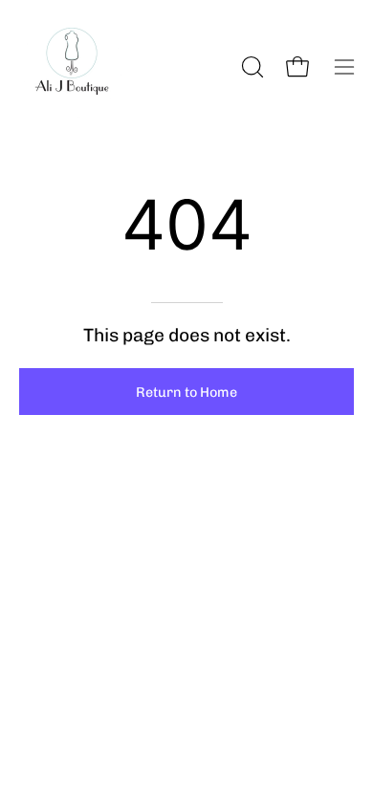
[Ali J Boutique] (71, 67)
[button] (250, 67)
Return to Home (186, 392)
